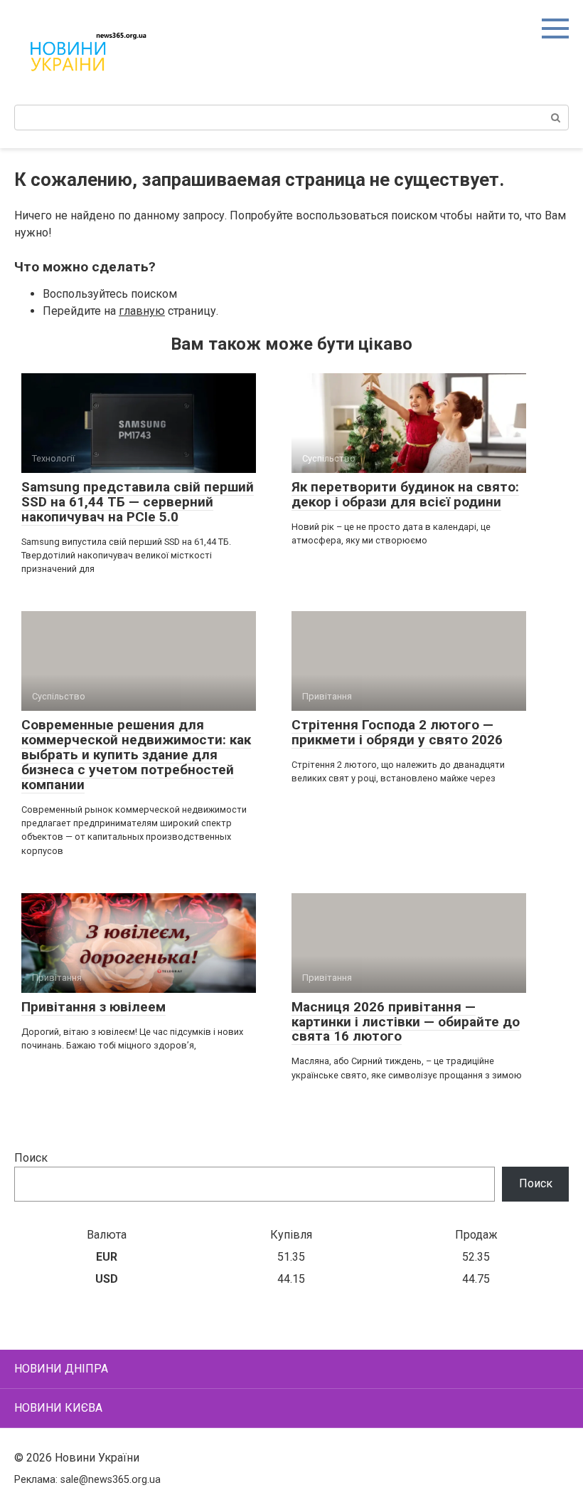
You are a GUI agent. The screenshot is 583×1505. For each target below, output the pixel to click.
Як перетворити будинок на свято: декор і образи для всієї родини (405, 494)
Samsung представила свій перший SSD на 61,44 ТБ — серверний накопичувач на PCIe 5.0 (137, 502)
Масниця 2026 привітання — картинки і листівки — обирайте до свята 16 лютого (406, 1022)
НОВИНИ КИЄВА (58, 1408)
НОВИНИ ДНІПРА (61, 1368)
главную (142, 311)
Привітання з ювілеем (93, 1007)
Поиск (31, 1158)
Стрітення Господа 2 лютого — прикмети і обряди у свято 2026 (397, 732)
